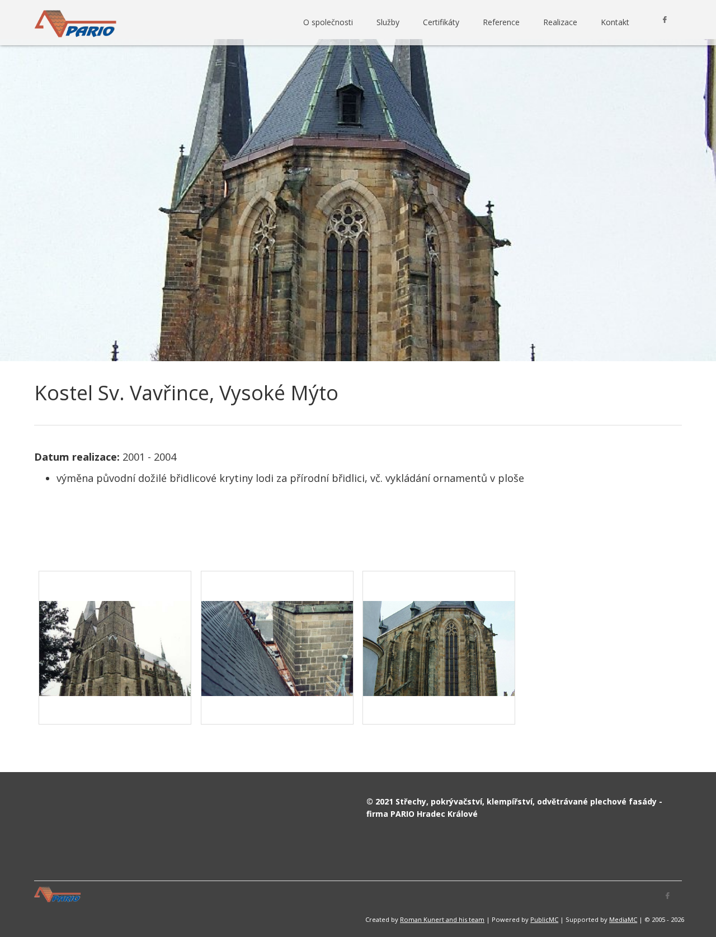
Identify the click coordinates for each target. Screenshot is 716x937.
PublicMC (544, 919)
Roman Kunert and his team (442, 919)
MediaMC (623, 919)
